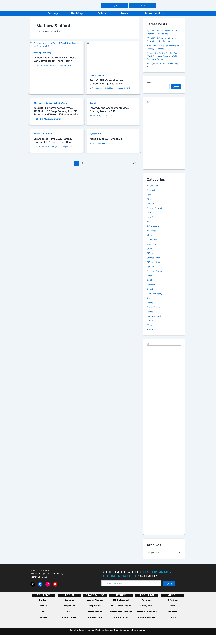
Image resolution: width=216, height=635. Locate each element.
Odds (36, 53)
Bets (100, 13)
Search (149, 82)
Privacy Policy (146, 606)
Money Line (152, 244)
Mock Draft (152, 239)
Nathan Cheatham (39, 577)
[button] (114, 5)
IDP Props (151, 230)
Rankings (77, 13)
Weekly (64, 103)
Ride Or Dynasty (154, 293)
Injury (149, 235)
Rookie (150, 298)
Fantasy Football (154, 208)
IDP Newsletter (154, 226)
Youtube (151, 329)
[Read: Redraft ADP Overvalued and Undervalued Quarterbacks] (113, 56)
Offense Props (153, 257)
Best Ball (151, 190)
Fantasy (53, 13)
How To (150, 217)
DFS (149, 199)
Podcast (150, 266)
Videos (150, 320)
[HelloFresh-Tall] (164, 133)
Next (135, 163)
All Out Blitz (152, 185)
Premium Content (45, 103)
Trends (150, 311)
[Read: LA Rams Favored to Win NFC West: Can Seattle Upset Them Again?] (56, 44)
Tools (124, 13)
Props (149, 275)
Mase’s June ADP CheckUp (106, 138)
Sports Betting (45, 53)
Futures (150, 212)
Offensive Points (154, 262)
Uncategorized (154, 316)
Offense (93, 75)
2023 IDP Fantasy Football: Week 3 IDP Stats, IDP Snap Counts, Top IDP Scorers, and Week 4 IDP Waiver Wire (56, 111)
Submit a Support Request (82, 630)
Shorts (150, 302)
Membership (153, 13)
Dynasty (37, 134)
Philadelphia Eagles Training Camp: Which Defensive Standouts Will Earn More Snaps (163, 56)
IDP (35, 103)
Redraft (101, 75)
